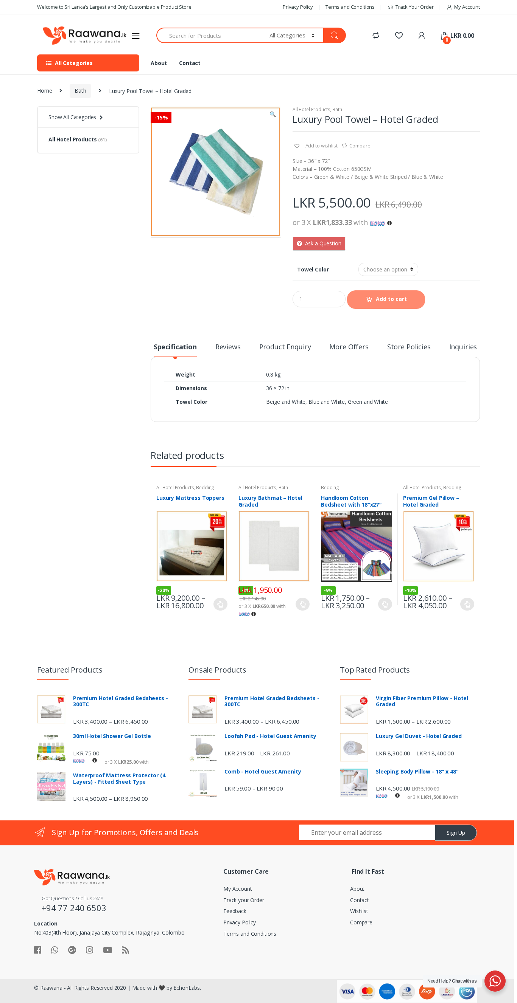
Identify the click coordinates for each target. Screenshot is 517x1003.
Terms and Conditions (350, 6)
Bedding (205, 487)
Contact (190, 63)
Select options (220, 604)
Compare (359, 145)
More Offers (348, 347)
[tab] (175, 350)
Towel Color (313, 269)
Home (44, 90)
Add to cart (391, 298)
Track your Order (243, 900)
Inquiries (463, 347)
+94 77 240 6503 (74, 907)
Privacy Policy (298, 6)
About (159, 63)
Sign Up (456, 832)
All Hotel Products (311, 109)
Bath (80, 90)
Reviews (228, 347)
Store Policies (409, 347)
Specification (175, 347)
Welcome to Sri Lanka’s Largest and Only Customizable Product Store (114, 6)
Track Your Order (415, 6)
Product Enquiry (285, 347)
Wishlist (359, 911)
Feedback (234, 911)
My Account (467, 6)
